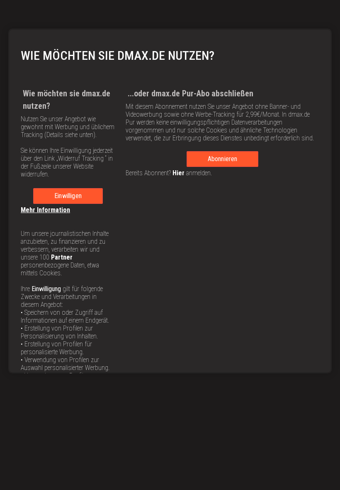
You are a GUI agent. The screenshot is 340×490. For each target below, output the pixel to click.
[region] (170, 201)
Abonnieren (223, 159)
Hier (178, 173)
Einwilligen (68, 196)
